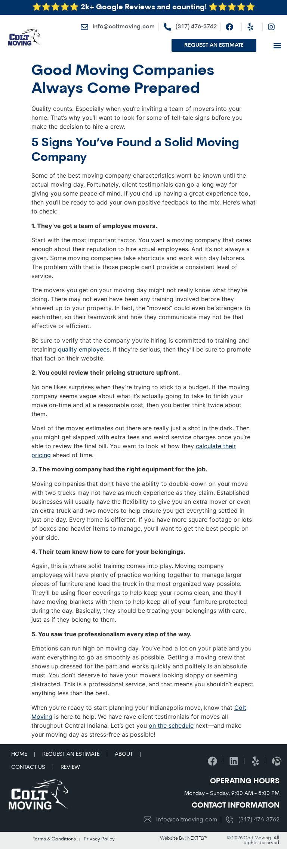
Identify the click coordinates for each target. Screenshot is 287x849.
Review (70, 767)
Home (19, 754)
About (124, 754)
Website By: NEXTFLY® (183, 838)
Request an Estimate (70, 754)
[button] (277, 45)
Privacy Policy (99, 839)
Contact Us (28, 767)
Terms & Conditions (54, 839)
